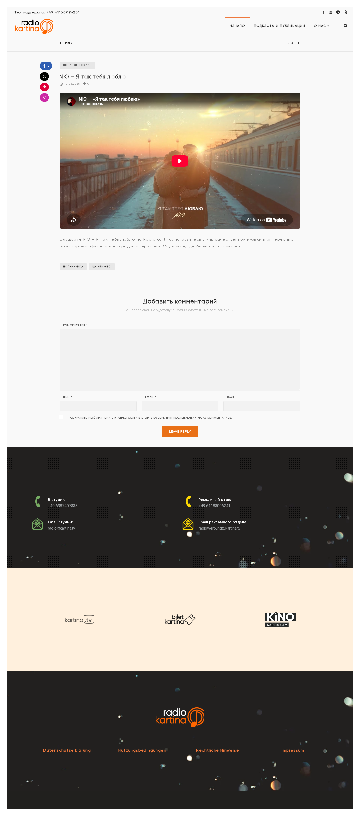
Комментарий (75, 325)
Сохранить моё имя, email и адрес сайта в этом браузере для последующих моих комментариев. (151, 418)
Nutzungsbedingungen (142, 750)
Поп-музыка (73, 266)
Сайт (231, 397)
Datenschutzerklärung (67, 750)
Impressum (293, 750)
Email (150, 397)
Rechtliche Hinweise (217, 750)
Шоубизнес (101, 266)
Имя (67, 397)
